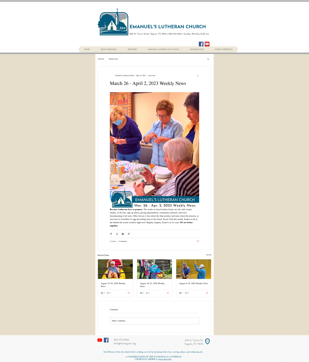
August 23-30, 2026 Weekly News (113, 285)
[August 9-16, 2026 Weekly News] (193, 269)
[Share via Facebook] (111, 234)
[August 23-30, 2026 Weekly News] (115, 269)
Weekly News (113, 59)
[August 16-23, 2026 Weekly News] (154, 269)
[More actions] (197, 75)
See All (208, 255)
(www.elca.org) (165, 359)
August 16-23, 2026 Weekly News (152, 285)
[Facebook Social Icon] (106, 340)
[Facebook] (201, 44)
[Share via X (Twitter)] (117, 234)
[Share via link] (129, 234)
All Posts (101, 59)
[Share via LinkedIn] (123, 234)
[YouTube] (207, 44)
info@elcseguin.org (125, 343)
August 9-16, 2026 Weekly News (193, 283)
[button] (223, 49)
